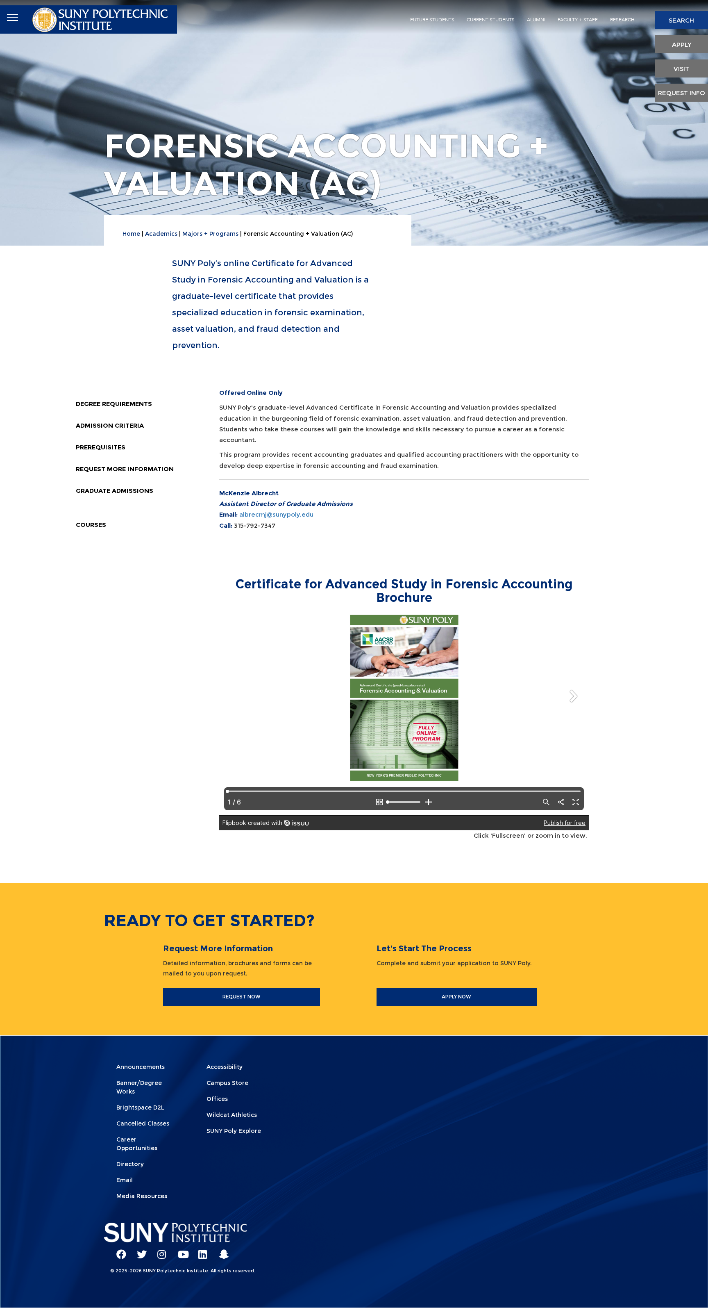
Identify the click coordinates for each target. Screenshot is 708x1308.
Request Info (681, 93)
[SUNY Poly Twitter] (139, 1250)
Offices (217, 1099)
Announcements (140, 1067)
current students (491, 20)
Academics (161, 233)
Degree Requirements (114, 404)
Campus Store (227, 1083)
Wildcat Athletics (231, 1115)
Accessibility (224, 1067)
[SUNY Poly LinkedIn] (200, 1250)
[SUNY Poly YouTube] (180, 1250)
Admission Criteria (110, 425)
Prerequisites (100, 447)
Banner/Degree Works (139, 1087)
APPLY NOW (456, 997)
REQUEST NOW (241, 997)
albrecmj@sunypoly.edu (276, 514)
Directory (130, 1164)
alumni (536, 20)
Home (131, 233)
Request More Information (125, 469)
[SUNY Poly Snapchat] (221, 1250)
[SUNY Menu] (12, 17)
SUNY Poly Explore (233, 1131)
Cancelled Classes (142, 1123)
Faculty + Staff (578, 20)
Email (124, 1180)
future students (432, 20)
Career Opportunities (136, 1144)
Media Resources (141, 1196)
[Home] (101, 18)
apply (681, 44)
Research (622, 20)
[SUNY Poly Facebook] (118, 1250)
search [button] (681, 20)
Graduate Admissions (114, 490)
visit (681, 69)
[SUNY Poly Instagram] (159, 1250)
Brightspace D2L (140, 1107)
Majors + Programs (210, 233)
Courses (91, 525)
